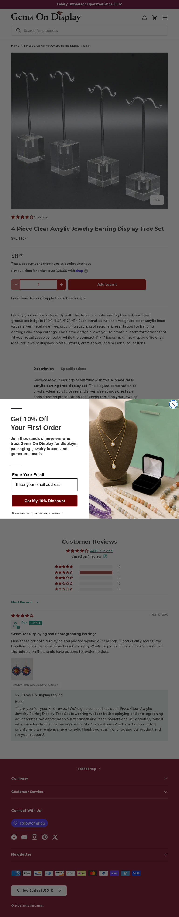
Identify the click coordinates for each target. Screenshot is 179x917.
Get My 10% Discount (44, 500)
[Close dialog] (173, 404)
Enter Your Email (28, 474)
